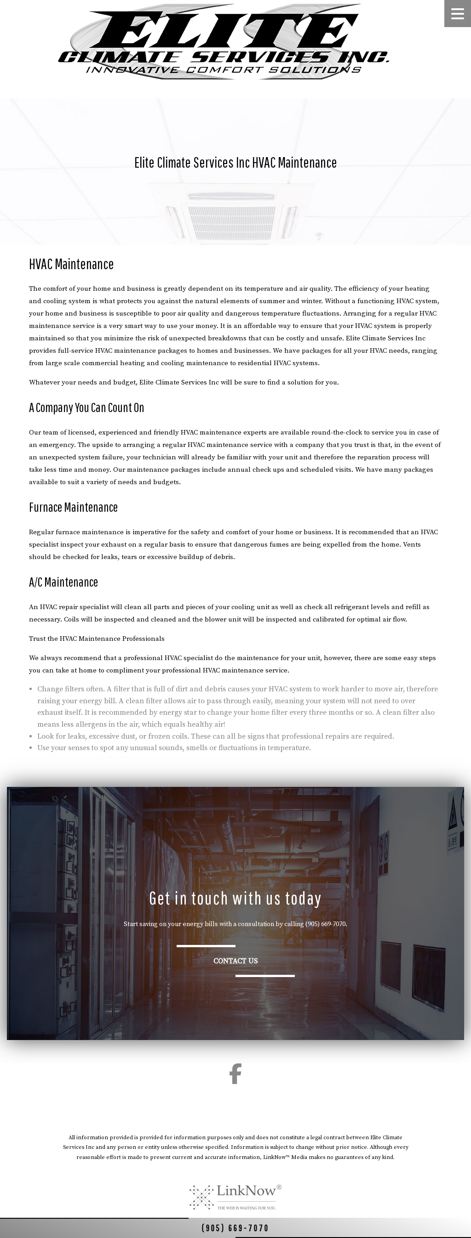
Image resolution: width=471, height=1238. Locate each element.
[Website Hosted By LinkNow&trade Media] (235, 1197)
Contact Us (235, 961)
